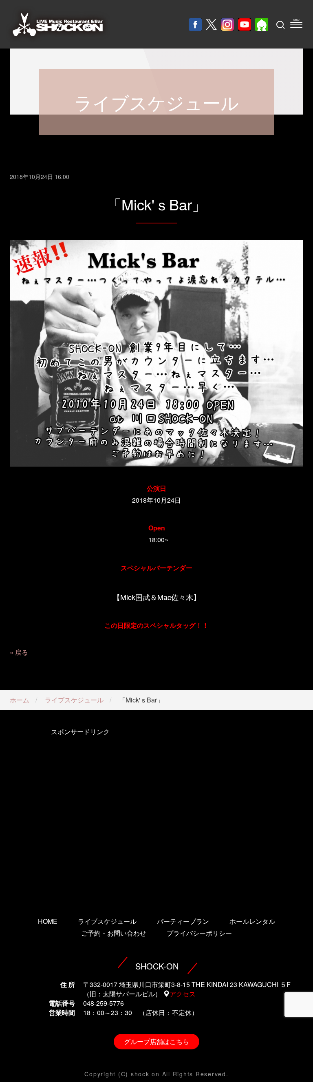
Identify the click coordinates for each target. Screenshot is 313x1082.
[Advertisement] (80, 811)
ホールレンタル (252, 921)
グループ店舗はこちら (156, 1041)
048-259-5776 (103, 1003)
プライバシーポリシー (199, 933)
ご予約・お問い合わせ (113, 933)
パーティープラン (183, 921)
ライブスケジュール (74, 699)
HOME (47, 921)
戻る (21, 652)
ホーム (19, 699)
